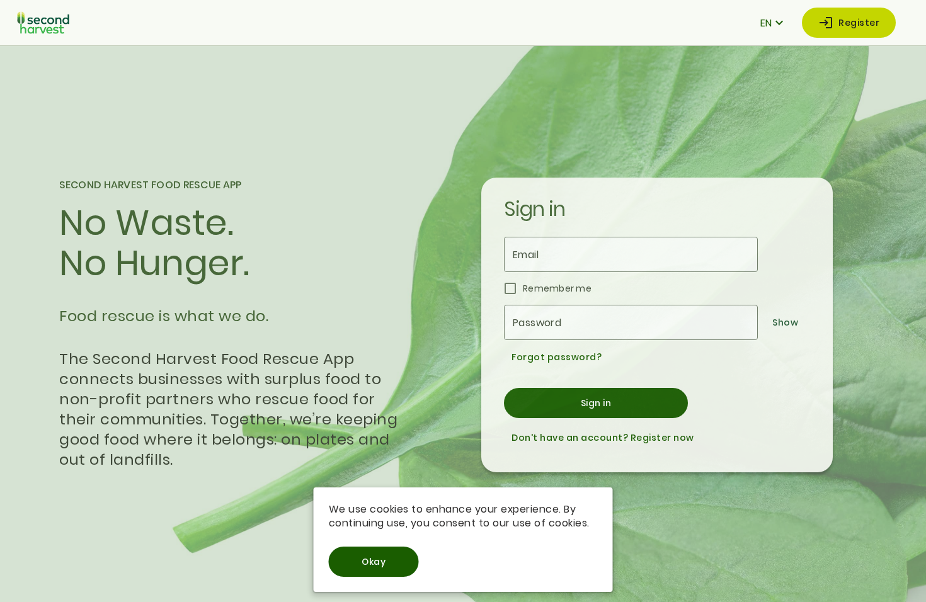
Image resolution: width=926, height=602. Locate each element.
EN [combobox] (766, 23)
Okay (374, 561)
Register (858, 22)
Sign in (596, 403)
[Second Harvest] (43, 22)
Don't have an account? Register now (603, 437)
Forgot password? (557, 357)
